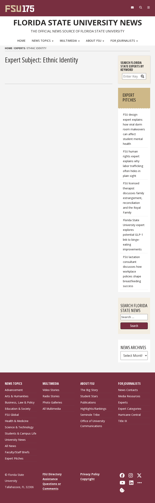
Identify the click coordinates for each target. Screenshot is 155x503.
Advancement (14, 390)
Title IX (122, 421)
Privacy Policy (90, 474)
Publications (88, 402)
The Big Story (89, 390)
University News (15, 440)
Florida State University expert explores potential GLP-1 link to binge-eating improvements (134, 234)
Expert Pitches (14, 458)
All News (10, 446)
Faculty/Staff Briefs (17, 452)
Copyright (87, 479)
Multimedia (69, 41)
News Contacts (128, 390)
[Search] (140, 7)
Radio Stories (51, 396)
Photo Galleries (52, 402)
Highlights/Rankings (93, 409)
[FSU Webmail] (132, 7)
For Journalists (123, 41)
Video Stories (51, 390)
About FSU (94, 41)
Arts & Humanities (16, 396)
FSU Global (12, 415)
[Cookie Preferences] (122, 490)
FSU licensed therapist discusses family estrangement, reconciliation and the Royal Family (133, 197)
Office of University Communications (92, 423)
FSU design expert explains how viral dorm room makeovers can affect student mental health (134, 129)
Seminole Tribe (90, 415)
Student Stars (89, 396)
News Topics (41, 41)
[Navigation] (149, 7)
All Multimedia (52, 409)
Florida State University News (77, 22)
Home (21, 41)
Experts (19, 48)
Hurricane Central (129, 415)
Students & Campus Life (20, 433)
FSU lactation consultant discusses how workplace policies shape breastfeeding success (132, 271)
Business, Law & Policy (20, 402)
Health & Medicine (16, 421)
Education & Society (17, 409)
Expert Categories (129, 409)
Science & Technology (19, 427)
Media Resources (129, 396)
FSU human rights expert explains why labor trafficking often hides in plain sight (133, 163)
